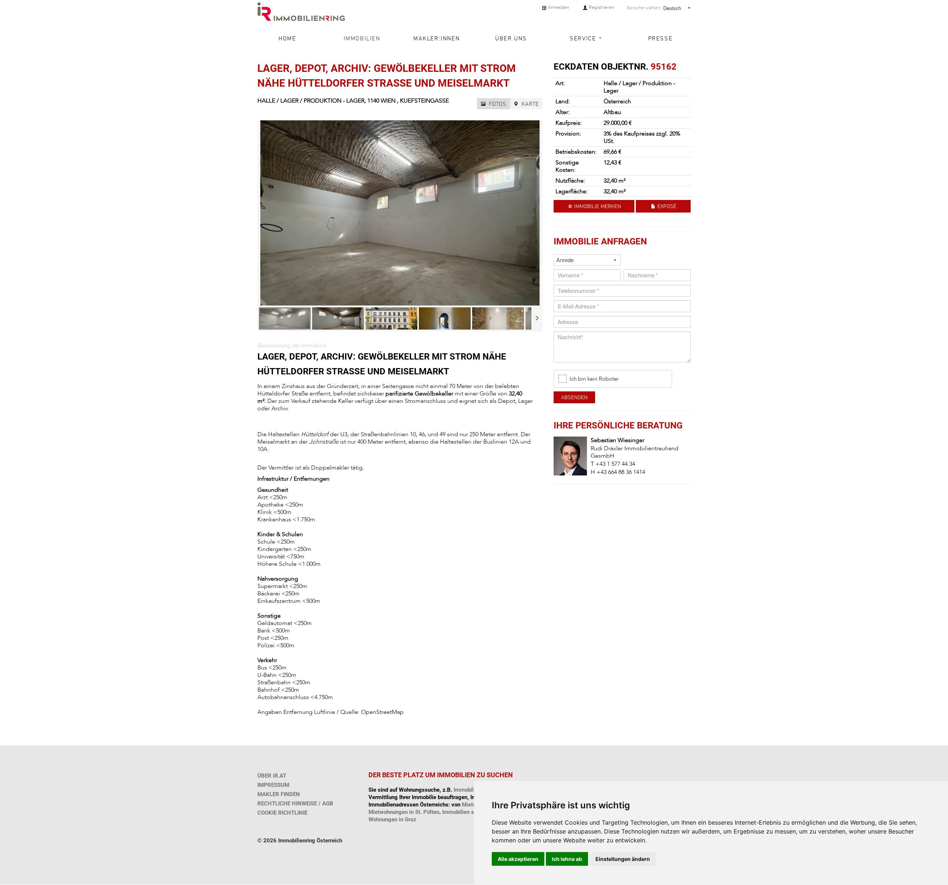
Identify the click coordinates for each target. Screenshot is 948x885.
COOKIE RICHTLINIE (282, 812)
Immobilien (362, 38)
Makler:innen (436, 38)
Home (287, 38)
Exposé (666, 206)
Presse (660, 38)
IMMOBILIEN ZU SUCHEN (475, 775)
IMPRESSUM (273, 785)
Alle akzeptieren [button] (518, 859)
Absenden (574, 397)
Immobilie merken (597, 206)
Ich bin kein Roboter (594, 379)
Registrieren (601, 7)
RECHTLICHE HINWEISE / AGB (295, 803)
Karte (529, 103)
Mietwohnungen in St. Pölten (403, 812)
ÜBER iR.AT (271, 775)
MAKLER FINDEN (278, 794)
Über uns (511, 38)
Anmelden (558, 7)
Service (584, 38)
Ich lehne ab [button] (567, 859)
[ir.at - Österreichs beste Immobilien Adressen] (301, 11)
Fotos (496, 103)
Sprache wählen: (644, 7)
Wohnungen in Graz (392, 819)
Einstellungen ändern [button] (622, 859)
